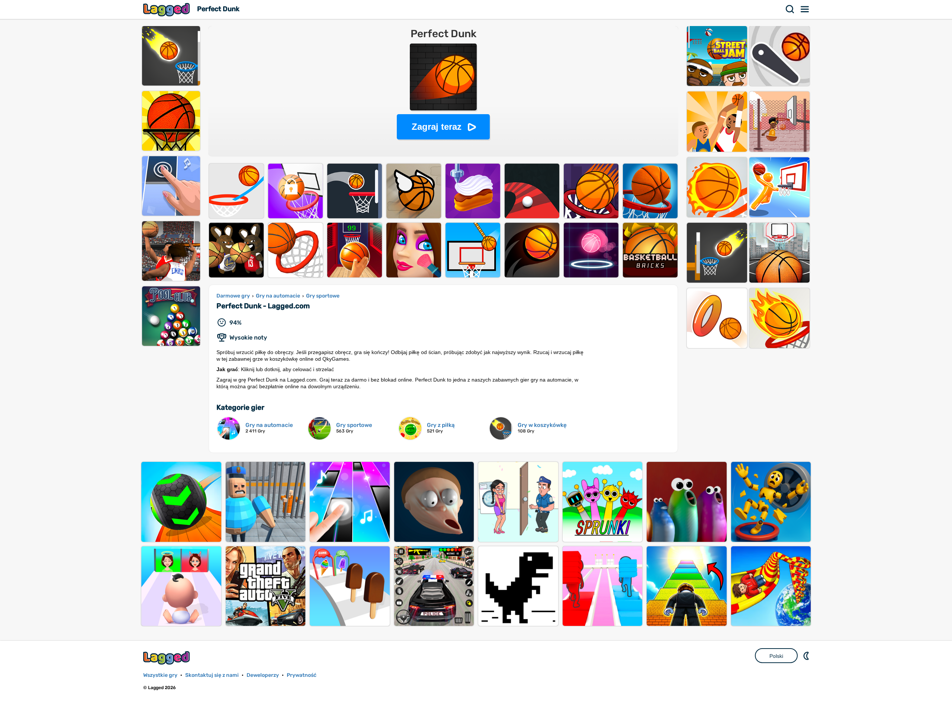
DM (807, 655)
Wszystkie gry (160, 675)
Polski (776, 656)
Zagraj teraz (436, 127)
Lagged (167, 9)
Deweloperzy (263, 675)
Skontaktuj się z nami (212, 675)
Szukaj (790, 9)
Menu (805, 9)
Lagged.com (167, 657)
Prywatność (301, 675)
